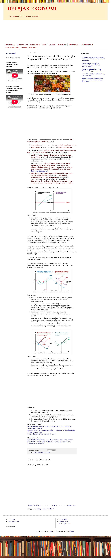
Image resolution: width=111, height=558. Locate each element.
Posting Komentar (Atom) (45, 509)
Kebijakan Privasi (13, 521)
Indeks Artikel (63, 519)
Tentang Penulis (64, 524)
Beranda (54, 505)
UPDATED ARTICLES (87, 45)
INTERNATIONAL (73, 45)
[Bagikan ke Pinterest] (55, 450)
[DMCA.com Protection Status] (10, 526)
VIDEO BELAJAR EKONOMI (28, 48)
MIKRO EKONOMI (35, 45)
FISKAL (44, 45)
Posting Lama (71, 505)
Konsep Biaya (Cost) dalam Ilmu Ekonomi (41, 434)
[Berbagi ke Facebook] (53, 450)
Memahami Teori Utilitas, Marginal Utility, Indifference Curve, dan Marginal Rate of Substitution (93, 59)
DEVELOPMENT (61, 45)
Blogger (72, 531)
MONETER (52, 45)
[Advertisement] (55, 31)
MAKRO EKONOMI (23, 45)
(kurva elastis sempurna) (39, 171)
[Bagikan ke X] (51, 450)
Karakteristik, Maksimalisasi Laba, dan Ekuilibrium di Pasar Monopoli (50, 440)
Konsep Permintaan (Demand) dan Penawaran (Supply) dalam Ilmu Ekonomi (93, 70)
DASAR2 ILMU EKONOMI (12, 48)
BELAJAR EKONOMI (32, 8)
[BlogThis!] (50, 450)
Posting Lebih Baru (34, 505)
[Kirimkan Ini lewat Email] (48, 450)
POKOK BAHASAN (10, 45)
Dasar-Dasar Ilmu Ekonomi (41, 453)
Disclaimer (11, 519)
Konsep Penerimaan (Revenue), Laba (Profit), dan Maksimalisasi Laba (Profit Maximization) (92, 80)
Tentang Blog (63, 521)
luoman (52, 531)
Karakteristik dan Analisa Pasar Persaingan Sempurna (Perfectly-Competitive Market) (91, 65)
